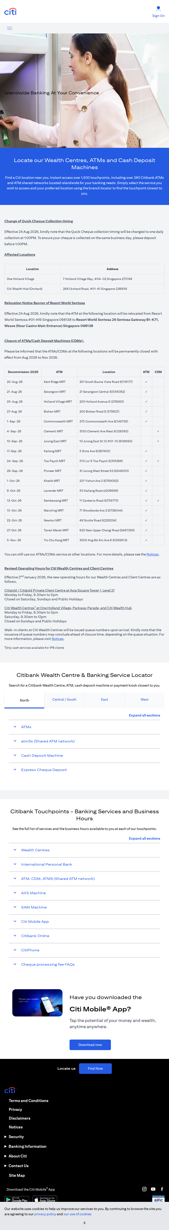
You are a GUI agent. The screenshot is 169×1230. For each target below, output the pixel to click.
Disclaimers (19, 1118)
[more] (9, 28)
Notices (153, 554)
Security (16, 1136)
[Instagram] (144, 1189)
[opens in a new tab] (10, 11)
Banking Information (27, 1146)
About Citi (18, 1156)
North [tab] (24, 700)
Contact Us (19, 1165)
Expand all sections (144, 715)
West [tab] (145, 699)
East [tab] (104, 699)
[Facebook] (162, 1189)
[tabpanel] (84, 744)
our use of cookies (78, 1214)
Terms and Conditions (28, 1100)
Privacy (15, 1109)
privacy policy (45, 1214)
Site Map (17, 1175)
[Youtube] (153, 1189)
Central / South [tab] (64, 699)
